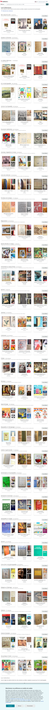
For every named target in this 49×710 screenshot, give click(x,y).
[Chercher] (47, 4)
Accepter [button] (10, 705)
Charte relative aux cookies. (25, 700)
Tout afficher (44, 15)
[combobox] (26, 4)
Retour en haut (24, 684)
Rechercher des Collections (7, 10)
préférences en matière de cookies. (17, 698)
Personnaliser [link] (30, 705)
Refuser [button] (19, 705)
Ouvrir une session (42, 1)
